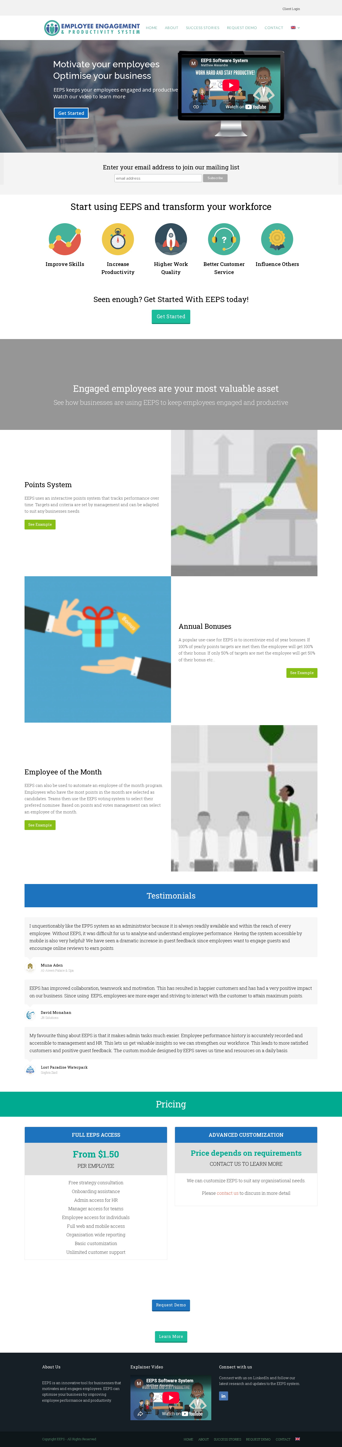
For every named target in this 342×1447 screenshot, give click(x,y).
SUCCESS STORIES (227, 1439)
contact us (228, 1193)
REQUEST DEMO (258, 1439)
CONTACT (283, 1439)
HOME (188, 1439)
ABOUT (203, 1439)
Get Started (71, 113)
